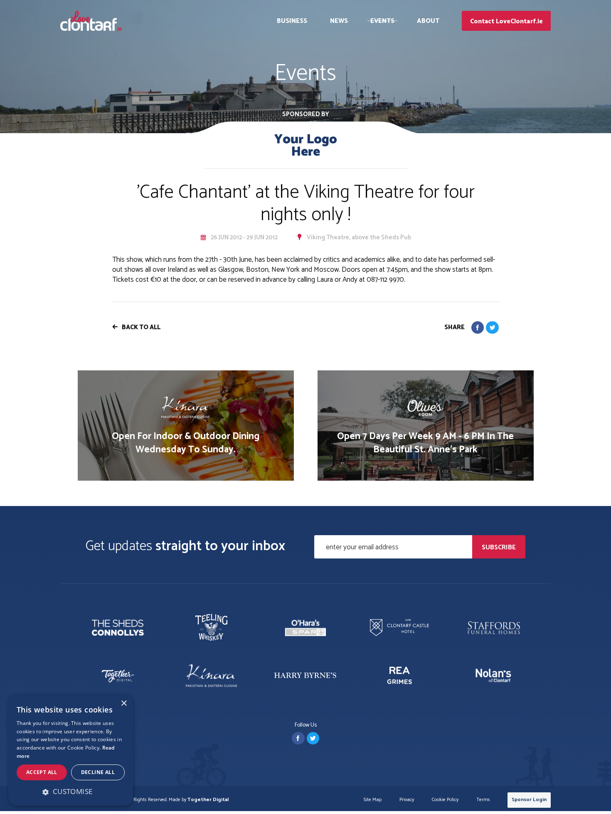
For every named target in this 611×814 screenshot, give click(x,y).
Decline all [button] (98, 772)
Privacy (406, 800)
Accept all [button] (41, 772)
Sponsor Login (529, 800)
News (339, 21)
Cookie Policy (445, 800)
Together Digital (208, 800)
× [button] (124, 703)
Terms (483, 800)
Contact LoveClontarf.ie (506, 21)
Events (382, 21)
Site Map (373, 800)
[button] (71, 791)
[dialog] (70, 750)
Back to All (141, 327)
